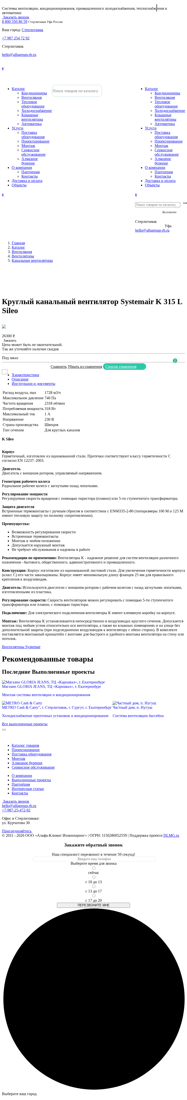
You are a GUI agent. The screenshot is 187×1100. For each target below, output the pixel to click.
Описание (20, 379)
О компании (22, 167)
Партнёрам (21, 784)
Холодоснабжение (36, 111)
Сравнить (59, 366)
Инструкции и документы (33, 384)
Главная (18, 243)
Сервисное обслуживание (33, 152)
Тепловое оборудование (33, 104)
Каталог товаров (25, 745)
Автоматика (31, 124)
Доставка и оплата (27, 181)
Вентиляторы (23, 256)
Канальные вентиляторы (32, 260)
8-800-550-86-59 (148, 212)
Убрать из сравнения (85, 366)
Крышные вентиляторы (32, 117)
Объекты (19, 185)
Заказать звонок (15, 17)
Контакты (29, 176)
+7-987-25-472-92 (149, 217)
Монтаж (28, 146)
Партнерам (30, 172)
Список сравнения (120, 366)
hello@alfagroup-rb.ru (19, 55)
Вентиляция (31, 97)
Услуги (17, 128)
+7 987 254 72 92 (15, 38)
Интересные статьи (28, 789)
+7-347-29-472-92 (149, 226)
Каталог (18, 89)
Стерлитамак (32, 30)
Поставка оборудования (33, 134)
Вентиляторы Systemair (21, 647)
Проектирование (35, 141)
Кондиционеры (34, 93)
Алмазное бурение (29, 161)
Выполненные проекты (31, 780)
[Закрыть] (4, 729)
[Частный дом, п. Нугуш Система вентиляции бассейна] (138, 703)
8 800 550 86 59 (14, 21)
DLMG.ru (171, 835)
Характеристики (25, 375)
